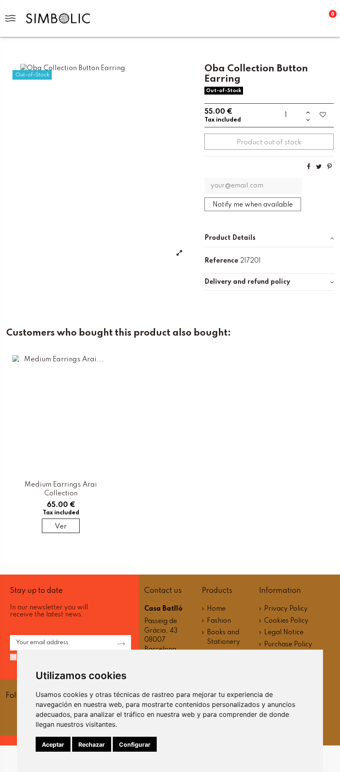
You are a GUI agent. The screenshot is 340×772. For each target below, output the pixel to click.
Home (216, 609)
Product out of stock (269, 142)
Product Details (229, 238)
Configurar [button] (135, 744)
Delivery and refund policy (247, 282)
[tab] (269, 238)
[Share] (309, 166)
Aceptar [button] (53, 744)
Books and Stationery (223, 637)
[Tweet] (319, 166)
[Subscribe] (118, 643)
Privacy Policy (286, 609)
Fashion (219, 621)
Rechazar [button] (91, 744)
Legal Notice (284, 632)
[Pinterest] (329, 166)
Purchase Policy (288, 644)
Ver (61, 526)
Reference (221, 261)
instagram (15, 719)
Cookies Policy (286, 621)
